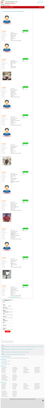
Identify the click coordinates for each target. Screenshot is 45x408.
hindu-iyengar (3, 370)
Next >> (20, 297)
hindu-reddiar (25, 368)
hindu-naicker (14, 371)
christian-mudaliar (36, 370)
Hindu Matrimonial (20, 346)
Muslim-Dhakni (15, 374)
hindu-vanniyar (25, 371)
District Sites (18, 349)
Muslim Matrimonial (34, 346)
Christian (6, 364)
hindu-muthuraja (15, 369)
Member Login (41, 1)
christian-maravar (36, 369)
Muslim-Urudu (15, 396)
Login (5, 346)
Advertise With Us (12, 349)
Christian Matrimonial (27, 346)
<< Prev (9, 297)
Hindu (3, 364)
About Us (3, 354)
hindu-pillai (24, 367)
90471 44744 (41, 2)
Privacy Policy (14, 354)
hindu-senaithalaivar (26, 369)
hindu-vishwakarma (26, 372)
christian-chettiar (36, 368)
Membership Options (30, 349)
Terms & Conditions (8, 354)
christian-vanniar (4, 394)
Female (10, 306)
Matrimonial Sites (14, 11)
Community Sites (23, 349)
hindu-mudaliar (15, 367)
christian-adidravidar (37, 367)
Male (4, 306)
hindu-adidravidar (4, 367)
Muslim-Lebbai (15, 392)
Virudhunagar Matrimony (6, 11)
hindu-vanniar (25, 370)
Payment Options (40, 346)
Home (3, 346)
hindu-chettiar (3, 368)
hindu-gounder (4, 369)
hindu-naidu (14, 372)
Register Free (9, 346)
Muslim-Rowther (15, 393)
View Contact (25, 32)
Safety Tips (23, 354)
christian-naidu (4, 392)
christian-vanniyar (4, 395)
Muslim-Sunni (14, 394)
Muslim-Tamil (14, 395)
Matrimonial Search (14, 346)
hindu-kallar (3, 371)
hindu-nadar (14, 370)
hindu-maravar (4, 372)
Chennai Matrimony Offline (5, 349)
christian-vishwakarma (5, 396)
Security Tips (19, 354)
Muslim (9, 364)
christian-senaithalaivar (5, 393)
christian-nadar (36, 372)
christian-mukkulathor (37, 371)
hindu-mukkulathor (15, 368)
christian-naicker (4, 374)
